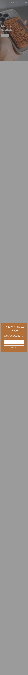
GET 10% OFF (14, 347)
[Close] (25, 324)
